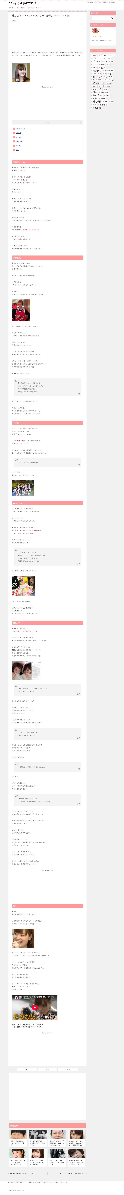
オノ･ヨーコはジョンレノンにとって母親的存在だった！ (57, 1162)
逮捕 (112, 101)
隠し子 (94, 104)
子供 (100, 77)
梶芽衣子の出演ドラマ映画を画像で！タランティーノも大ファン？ (57, 1143)
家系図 (99, 80)
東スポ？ (18, 145)
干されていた (109, 80)
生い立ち (97, 95)
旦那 (102, 86)
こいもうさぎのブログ (22, 3)
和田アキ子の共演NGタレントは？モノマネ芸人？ (18, 1143)
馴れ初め (97, 108)
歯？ (17, 150)
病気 (108, 95)
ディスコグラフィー (107, 55)
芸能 (14, 20)
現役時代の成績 (104, 92)
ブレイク (96, 61)
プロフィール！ (20, 128)
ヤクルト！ (19, 137)
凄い (102, 67)
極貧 (109, 86)
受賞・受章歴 (109, 70)
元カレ (103, 64)
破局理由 (103, 98)
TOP (17, 1182)
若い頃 (97, 101)
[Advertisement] (47, 35)
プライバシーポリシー (34, 7)
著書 (106, 101)
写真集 (95, 67)
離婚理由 (103, 105)
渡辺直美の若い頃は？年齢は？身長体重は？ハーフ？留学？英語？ (18, 1162)
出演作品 (97, 70)
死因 (94, 89)
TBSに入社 (19, 141)
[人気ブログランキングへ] (96, 32)
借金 (112, 61)
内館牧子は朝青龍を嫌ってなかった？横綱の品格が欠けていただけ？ (76, 1162)
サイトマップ (20, 7)
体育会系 (18, 133)
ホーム (11, 7)
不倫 (105, 61)
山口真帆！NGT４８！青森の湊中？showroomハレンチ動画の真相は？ (76, 1143)
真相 (95, 98)
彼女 (109, 83)
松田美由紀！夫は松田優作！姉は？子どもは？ (22, 1173)
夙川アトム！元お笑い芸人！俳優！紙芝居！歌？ (72, 1173)
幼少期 (96, 83)
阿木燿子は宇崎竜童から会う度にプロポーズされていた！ (37, 1143)
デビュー (97, 58)
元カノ (95, 64)
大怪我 (94, 73)
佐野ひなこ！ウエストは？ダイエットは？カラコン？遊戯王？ (37, 1162)
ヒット (108, 58)
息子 (95, 86)
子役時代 (109, 77)
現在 (95, 92)
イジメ (94, 55)
